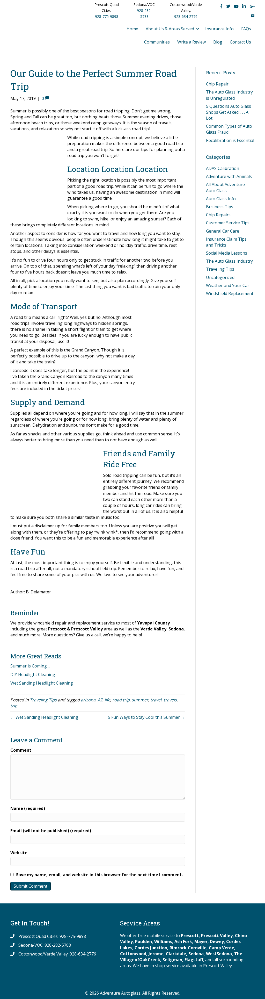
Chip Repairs (218, 215)
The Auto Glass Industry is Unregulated (229, 95)
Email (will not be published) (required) (50, 830)
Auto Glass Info (221, 199)
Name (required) (27, 808)
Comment (20, 750)
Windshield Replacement (229, 293)
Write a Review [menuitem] (191, 42)
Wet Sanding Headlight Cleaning (41, 683)
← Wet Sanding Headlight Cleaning (44, 717)
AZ (100, 700)
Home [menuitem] (132, 29)
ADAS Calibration (222, 168)
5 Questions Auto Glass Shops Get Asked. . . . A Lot (228, 112)
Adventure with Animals (229, 176)
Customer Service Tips (227, 223)
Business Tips (219, 207)
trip (13, 706)
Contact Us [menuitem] (240, 42)
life (107, 700)
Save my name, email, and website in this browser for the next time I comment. (99, 875)
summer (140, 700)
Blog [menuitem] (217, 42)
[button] (197, 28)
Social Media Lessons (226, 253)
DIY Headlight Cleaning (32, 674)
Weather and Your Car (227, 285)
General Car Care (222, 231)
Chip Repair (217, 84)
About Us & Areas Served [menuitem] (170, 29)
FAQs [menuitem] (246, 29)
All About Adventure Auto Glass (225, 187)
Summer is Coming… (30, 666)
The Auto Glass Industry (229, 261)
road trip (121, 700)
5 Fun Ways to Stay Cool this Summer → (146, 717)
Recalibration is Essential (230, 140)
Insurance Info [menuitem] (219, 29)
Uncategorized (220, 277)
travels (170, 700)
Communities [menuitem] (157, 42)
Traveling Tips (43, 700)
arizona (88, 700)
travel (155, 700)
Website (18, 853)
